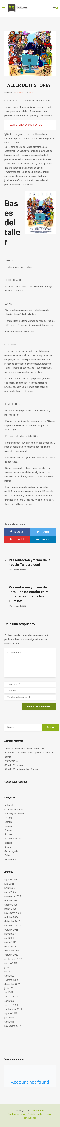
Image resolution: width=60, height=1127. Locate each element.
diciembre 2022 (12, 950)
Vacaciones (10, 859)
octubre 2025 (11, 900)
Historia (8, 817)
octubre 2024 (11, 917)
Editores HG (20, 93)
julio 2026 (9, 883)
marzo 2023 (10, 942)
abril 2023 (9, 938)
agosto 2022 (10, 963)
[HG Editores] (18, 8)
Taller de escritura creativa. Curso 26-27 (24, 748)
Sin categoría (11, 851)
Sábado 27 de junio (14, 765)
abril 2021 (9, 992)
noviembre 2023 (12, 925)
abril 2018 (9, 1021)
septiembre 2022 (13, 959)
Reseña (8, 847)
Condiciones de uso (17, 1114)
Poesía (8, 830)
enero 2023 (10, 946)
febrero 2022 (11, 980)
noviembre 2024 (12, 913)
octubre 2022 (11, 954)
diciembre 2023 (12, 921)
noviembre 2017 (12, 1026)
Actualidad (9, 805)
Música (8, 826)
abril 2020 (9, 1000)
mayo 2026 (10, 892)
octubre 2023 (11, 929)
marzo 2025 (10, 908)
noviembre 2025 (12, 896)
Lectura (8, 822)
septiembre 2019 (13, 1009)
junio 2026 (9, 887)
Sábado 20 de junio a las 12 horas (21, 769)
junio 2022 (9, 967)
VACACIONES (11, 761)
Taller (31, 93)
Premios (8, 834)
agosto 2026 (10, 879)
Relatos (8, 842)
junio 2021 (9, 988)
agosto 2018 (10, 1013)
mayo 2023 (10, 934)
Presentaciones (12, 838)
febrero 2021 (11, 996)
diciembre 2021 (12, 984)
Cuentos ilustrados (14, 809)
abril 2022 (9, 975)
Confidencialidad (35, 1114)
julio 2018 (9, 1017)
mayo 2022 (10, 971)
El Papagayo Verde (14, 813)
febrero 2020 (11, 1005)
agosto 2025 (10, 904)
